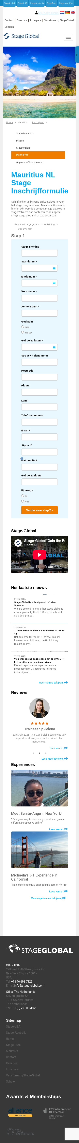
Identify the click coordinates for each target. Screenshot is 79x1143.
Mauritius (12, 1051)
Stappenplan (23, 147)
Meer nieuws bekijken (51, 682)
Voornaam (29, 291)
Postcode (27, 370)
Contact (9, 20)
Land (24, 400)
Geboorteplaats (31, 475)
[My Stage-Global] (36, 13)
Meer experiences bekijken (46, 898)
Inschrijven (38, 122)
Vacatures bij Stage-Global (59, 20)
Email (25, 430)
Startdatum (29, 261)
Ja (25, 496)
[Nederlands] (62, 12)
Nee (27, 501)
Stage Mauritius (25, 133)
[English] (73, 12)
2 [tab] (39, 753)
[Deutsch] (67, 12)
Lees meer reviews (52, 758)
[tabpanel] (39, 724)
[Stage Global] (39, 36)
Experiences (23, 764)
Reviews (19, 692)
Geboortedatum (32, 340)
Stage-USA (22, 3)
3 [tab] (46, 753)
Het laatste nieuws (29, 587)
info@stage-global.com (29, 985)
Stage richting (30, 246)
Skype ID (26, 445)
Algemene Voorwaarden (29, 162)
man (26, 327)
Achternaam (30, 306)
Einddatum (29, 276)
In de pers (35, 20)
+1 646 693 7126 (21, 981)
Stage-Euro (51, 3)
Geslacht (27, 321)
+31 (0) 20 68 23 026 (24, 1008)
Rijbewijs (27, 490)
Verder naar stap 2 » (39, 510)
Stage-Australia (37, 3)
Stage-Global (9, 3)
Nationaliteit (29, 460)
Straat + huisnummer (34, 355)
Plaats (25, 385)
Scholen (9, 26)
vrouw (28, 332)
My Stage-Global (48, 13)
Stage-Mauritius (66, 3)
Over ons (22, 20)
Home (9, 122)
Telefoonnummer (32, 415)
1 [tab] (33, 753)
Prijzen (20, 140)
